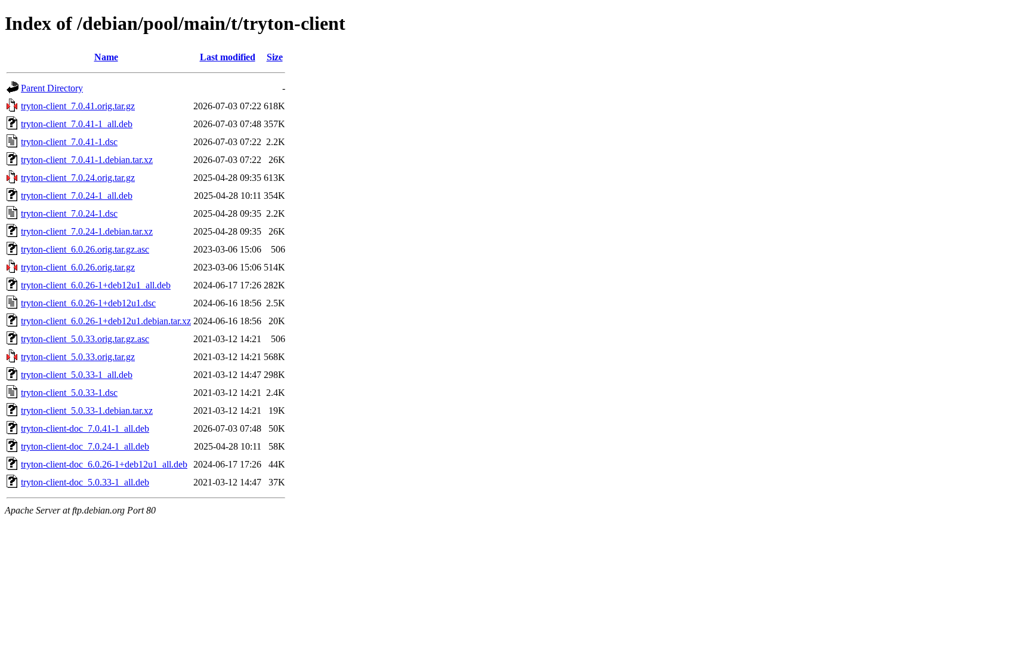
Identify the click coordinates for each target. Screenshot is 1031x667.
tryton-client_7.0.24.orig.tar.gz (78, 178)
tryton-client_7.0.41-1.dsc (69, 142)
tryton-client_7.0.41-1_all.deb (76, 124)
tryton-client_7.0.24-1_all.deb (76, 195)
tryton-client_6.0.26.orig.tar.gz (78, 267)
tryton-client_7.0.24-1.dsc (69, 213)
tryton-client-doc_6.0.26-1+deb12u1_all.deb (104, 464)
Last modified (227, 57)
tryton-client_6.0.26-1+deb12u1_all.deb (96, 285)
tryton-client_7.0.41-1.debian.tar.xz (87, 160)
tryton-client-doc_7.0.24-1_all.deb (85, 446)
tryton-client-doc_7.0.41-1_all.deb (85, 428)
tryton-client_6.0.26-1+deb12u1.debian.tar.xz (106, 321)
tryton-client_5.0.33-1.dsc (69, 393)
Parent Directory (52, 88)
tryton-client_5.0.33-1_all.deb (76, 375)
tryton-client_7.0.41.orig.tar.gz (78, 106)
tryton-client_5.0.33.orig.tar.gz (78, 357)
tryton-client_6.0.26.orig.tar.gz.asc (85, 249)
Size (275, 57)
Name (106, 57)
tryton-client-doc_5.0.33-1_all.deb (85, 482)
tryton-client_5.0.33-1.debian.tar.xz (87, 410)
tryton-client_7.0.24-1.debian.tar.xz (87, 231)
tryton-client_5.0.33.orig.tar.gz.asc (85, 339)
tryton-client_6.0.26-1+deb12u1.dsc (88, 303)
